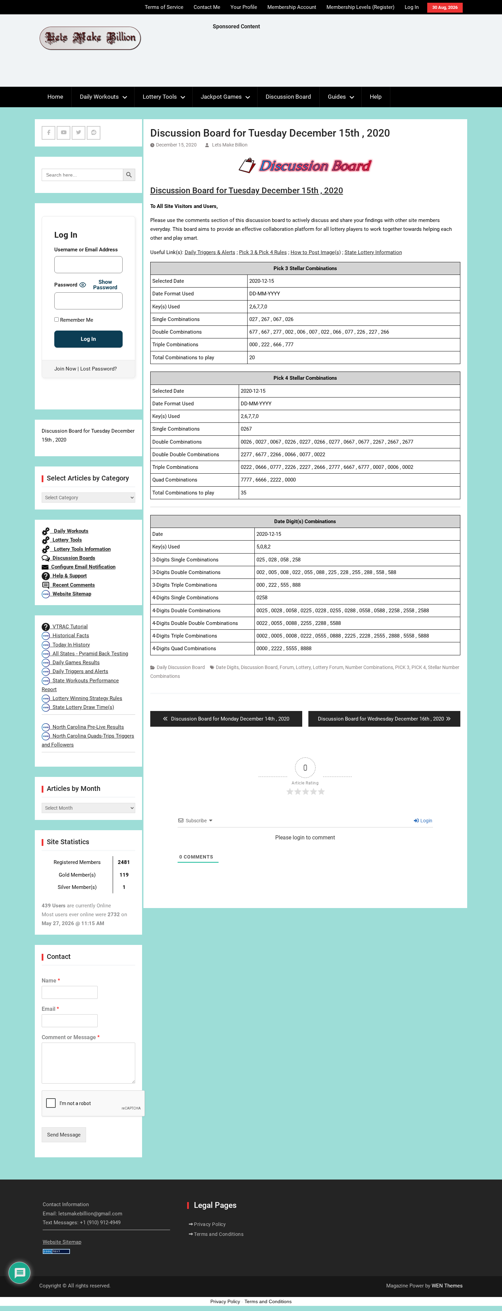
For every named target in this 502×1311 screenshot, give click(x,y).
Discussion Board (288, 96)
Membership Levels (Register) (360, 7)
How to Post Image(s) (316, 252)
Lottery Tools (160, 96)
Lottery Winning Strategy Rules (86, 698)
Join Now (65, 369)
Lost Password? (98, 369)
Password (65, 285)
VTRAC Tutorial (69, 627)
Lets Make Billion (230, 145)
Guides (337, 96)
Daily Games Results (75, 662)
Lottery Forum (328, 667)
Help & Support (68, 576)
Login (425, 820)
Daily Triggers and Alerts (79, 671)
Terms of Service (164, 7)
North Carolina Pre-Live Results (87, 727)
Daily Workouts (99, 96)
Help (376, 96)
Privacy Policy (210, 1224)
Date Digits (227, 667)
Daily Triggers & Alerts (210, 252)
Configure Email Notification (81, 567)
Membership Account (291, 7)
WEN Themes (447, 1286)
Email (50, 1009)
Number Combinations (369, 667)
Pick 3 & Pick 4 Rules (263, 252)
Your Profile (244, 7)
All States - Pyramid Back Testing (89, 654)
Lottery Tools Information (80, 549)
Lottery (303, 667)
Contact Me (207, 7)
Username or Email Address (86, 250)
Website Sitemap (70, 594)
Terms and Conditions (218, 1234)
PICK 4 (419, 667)
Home (55, 96)
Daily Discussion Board (181, 667)
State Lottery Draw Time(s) (82, 707)
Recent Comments (72, 585)
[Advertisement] (337, 60)
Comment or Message (71, 1037)
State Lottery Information (373, 252)
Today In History (70, 645)
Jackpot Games (221, 96)
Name (51, 980)
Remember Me (76, 320)
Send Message (64, 1135)
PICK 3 (402, 667)
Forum (287, 667)
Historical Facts (69, 635)
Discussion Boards (72, 558)
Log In (412, 7)
